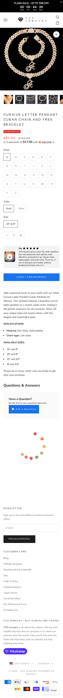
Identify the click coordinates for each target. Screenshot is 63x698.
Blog (6, 558)
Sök (6, 575)
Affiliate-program (13, 564)
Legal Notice (10, 592)
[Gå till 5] (53, 99)
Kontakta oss (11, 610)
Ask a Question (25, 409)
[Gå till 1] (8, 99)
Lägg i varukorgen (31, 277)
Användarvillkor (12, 598)
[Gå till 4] (42, 99)
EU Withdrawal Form (15, 604)
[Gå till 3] (31, 99)
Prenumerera (19, 539)
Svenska (44, 663)
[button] (31, 142)
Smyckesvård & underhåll (17, 569)
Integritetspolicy (12, 587)
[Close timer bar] (61, 2)
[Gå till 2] (19, 99)
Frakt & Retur (11, 581)
